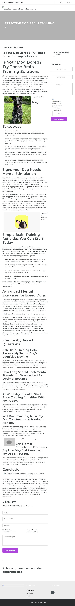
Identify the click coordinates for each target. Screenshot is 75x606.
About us (30, 593)
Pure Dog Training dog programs (31, 385)
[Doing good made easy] (19, 8)
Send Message (59, 119)
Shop (28, 596)
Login (62, 2)
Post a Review (10, 550)
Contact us (30, 590)
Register (69, 2)
